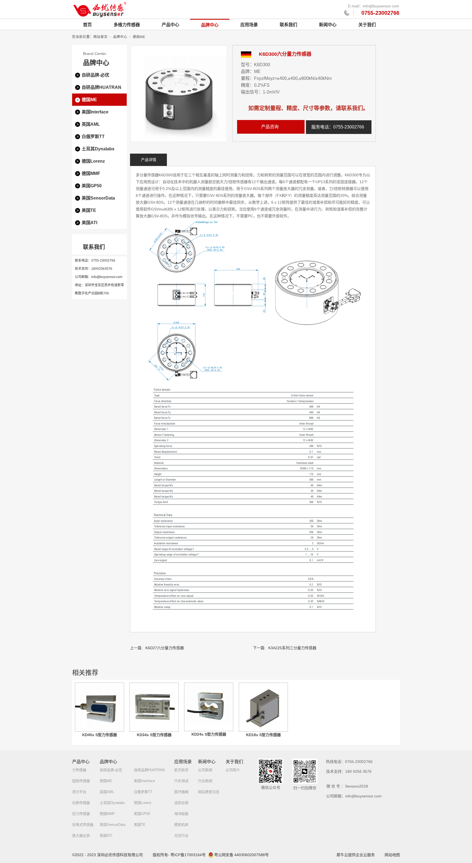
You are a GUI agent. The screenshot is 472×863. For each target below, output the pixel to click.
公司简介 (233, 770)
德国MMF (91, 173)
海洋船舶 (181, 814)
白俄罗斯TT (93, 136)
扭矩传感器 (81, 781)
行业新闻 (205, 781)
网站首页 (100, 37)
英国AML (91, 124)
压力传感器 (81, 814)
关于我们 (367, 24)
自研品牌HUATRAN (101, 87)
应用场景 (249, 24)
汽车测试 (181, 781)
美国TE (89, 210)
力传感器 (79, 770)
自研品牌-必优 (95, 75)
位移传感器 (81, 803)
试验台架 (181, 803)
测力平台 (79, 792)
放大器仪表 (81, 835)
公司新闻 (205, 770)
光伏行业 (181, 835)
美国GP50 (92, 185)
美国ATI (89, 222)
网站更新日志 (208, 792)
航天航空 (181, 770)
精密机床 (181, 825)
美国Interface (95, 112)
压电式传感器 (82, 825)
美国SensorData (98, 198)
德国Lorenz (93, 161)
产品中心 (170, 24)
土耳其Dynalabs (98, 149)
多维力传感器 (127, 24)
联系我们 (288, 24)
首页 (87, 24)
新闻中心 (328, 24)
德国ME (139, 37)
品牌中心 (210, 25)
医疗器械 (181, 792)
